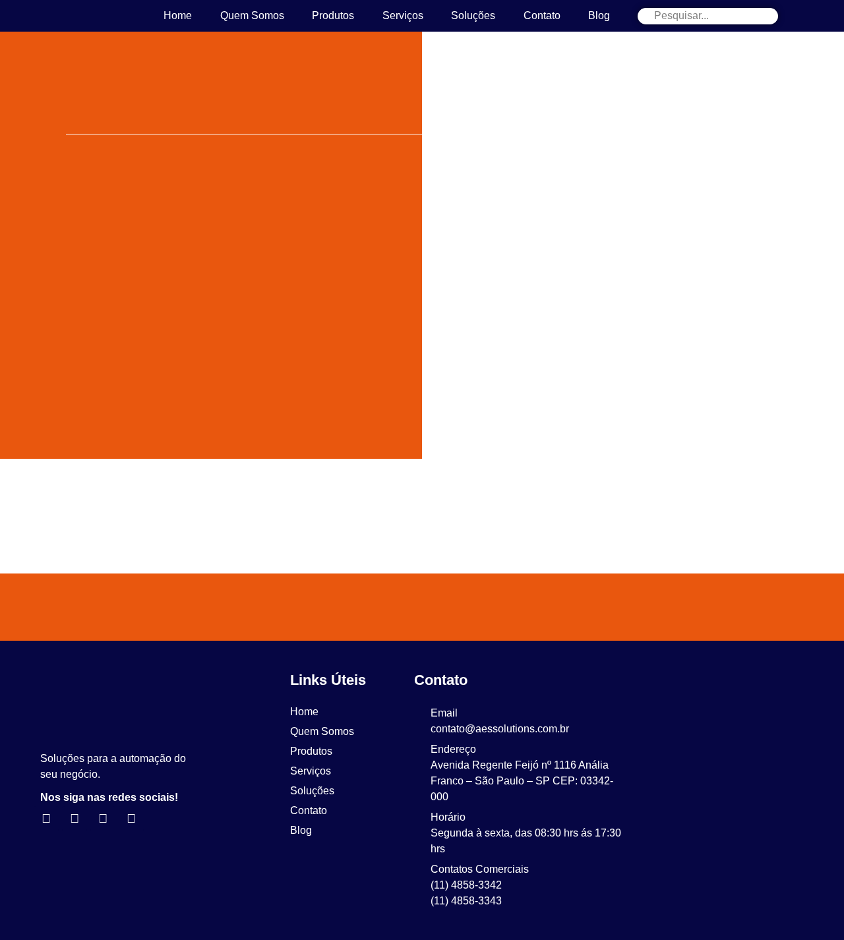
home (178, 15)
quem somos (252, 15)
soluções (473, 15)
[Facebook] (102, 818)
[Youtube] (131, 818)
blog (599, 15)
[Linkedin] (46, 818)
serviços (402, 15)
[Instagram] (74, 818)
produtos (333, 15)
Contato (542, 15)
